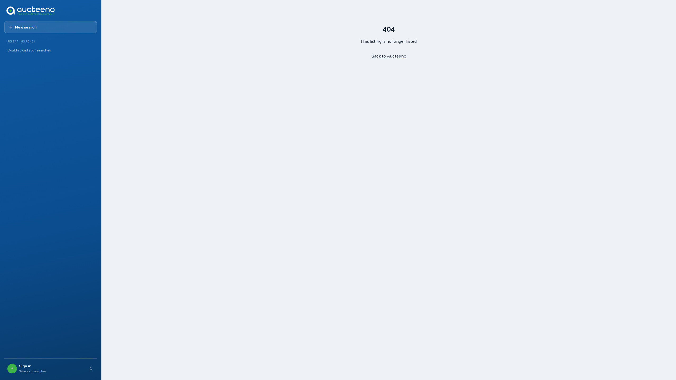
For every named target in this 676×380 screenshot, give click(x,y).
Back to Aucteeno (388, 56)
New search (26, 27)
